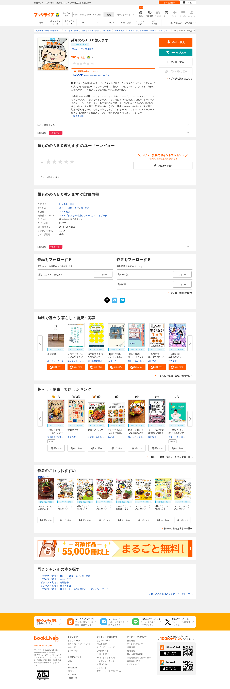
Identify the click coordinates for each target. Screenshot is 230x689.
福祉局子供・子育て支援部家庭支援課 (85, 360)
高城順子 (89, 49)
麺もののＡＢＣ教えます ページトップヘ (170, 593)
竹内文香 (173, 360)
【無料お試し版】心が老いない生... (156, 356)
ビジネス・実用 (66, 204)
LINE (70, 660)
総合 (41, 22)
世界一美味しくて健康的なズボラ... (135, 432)
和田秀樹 (152, 360)
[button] (56, 367)
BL (83, 22)
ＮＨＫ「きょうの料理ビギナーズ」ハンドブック (83, 215)
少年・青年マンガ (55, 22)
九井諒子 (51, 436)
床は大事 (51, 353)
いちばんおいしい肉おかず (45, 507)
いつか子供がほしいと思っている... (75, 356)
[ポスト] (107, 300)
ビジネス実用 (140, 22)
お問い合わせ (103, 664)
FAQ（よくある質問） (107, 657)
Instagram (72, 667)
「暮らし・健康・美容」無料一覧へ (174, 375)
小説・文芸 (126, 22)
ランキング (73, 650)
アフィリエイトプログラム (109, 670)
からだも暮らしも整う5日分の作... (115, 432)
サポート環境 (103, 653)
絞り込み (66, 14)
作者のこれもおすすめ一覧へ (178, 528)
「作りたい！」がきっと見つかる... (176, 432)
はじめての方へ (176, 22)
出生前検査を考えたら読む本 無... (95, 356)
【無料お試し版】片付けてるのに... (135, 356)
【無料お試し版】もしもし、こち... (115, 356)
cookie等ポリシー (135, 660)
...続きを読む (77, 116)
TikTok (71, 670)
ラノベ (112, 22)
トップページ (74, 640)
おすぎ (111, 436)
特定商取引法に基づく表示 (139, 657)
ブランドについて (135, 643)
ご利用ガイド (190, 22)
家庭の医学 (73, 429)
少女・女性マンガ (69, 22)
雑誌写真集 (154, 22)
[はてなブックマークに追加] (122, 302)
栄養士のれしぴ (95, 429)
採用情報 (131, 647)
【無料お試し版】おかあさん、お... (175, 356)
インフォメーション (106, 660)
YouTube (72, 674)
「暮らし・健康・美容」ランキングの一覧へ (170, 456)
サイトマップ (133, 664)
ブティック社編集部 (178, 436)
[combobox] (88, 14)
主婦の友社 (73, 436)
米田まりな (133, 360)
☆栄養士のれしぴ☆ (97, 436)
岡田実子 (152, 436)
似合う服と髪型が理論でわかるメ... (156, 432)
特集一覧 (72, 647)
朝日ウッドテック (55, 360)
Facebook (72, 677)
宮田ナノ (112, 360)
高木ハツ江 (77, 49)
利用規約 (131, 650)
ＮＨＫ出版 (64, 211)
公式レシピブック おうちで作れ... (55, 432)
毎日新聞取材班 (95, 360)
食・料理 (85, 207)
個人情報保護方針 (135, 653)
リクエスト (102, 667)
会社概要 (131, 640)
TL (98, 22)
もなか (143, 360)
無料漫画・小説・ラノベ (79, 643)
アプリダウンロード (106, 647)
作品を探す (102, 643)
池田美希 (61, 436)
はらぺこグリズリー (137, 436)
